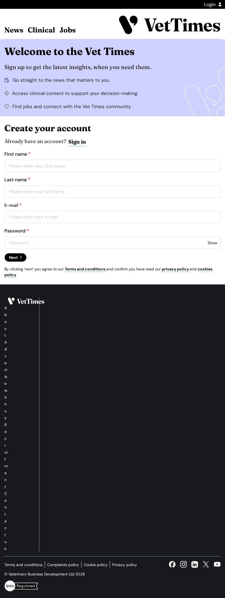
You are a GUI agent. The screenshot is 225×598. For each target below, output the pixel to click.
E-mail (11, 205)
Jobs (68, 30)
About (5, 321)
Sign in (77, 141)
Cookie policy (96, 564)
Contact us (5, 521)
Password (15, 231)
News (13, 30)
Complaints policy (63, 564)
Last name (15, 180)
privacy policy (176, 269)
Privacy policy (124, 564)
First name (15, 154)
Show (212, 242)
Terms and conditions (85, 269)
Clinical (41, 30)
